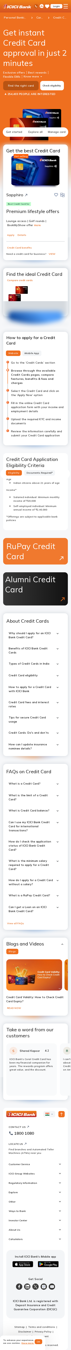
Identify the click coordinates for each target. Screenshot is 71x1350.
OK (38, 1341)
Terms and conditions (41, 1322)
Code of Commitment (35, 1332)
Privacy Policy (43, 1327)
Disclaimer (24, 1327)
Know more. (27, 1343)
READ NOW (14, 1003)
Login (56, 6)
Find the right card (21, 85)
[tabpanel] (35, 616)
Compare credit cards (20, 280)
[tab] (14, 132)
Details (22, 234)
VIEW (52, 253)
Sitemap (19, 1322)
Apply (10, 234)
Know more (31, 76)
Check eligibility (52, 85)
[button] (35, 940)
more (37, 225)
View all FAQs (15, 919)
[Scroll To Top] (61, 1110)
